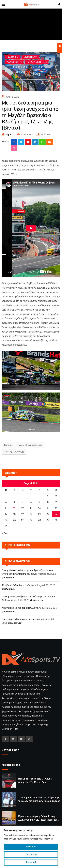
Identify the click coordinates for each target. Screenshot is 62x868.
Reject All (31, 862)
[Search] (59, 4)
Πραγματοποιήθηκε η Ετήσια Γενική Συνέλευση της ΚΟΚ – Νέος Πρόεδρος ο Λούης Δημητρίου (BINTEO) (38, 820)
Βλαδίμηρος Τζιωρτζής (14, 451)
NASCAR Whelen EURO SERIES (30, 445)
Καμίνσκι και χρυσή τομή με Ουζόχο (20, 607)
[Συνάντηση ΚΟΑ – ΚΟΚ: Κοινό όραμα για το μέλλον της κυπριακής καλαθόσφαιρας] (9, 799)
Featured (8, 445)
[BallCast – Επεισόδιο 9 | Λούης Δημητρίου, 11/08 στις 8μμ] (9, 780)
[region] (31, 847)
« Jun (5, 533)
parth (11, 134)
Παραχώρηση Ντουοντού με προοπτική (22, 619)
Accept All (31, 846)
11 (14, 508)
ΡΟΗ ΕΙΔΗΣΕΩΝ (19, 545)
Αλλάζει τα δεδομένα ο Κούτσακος (19, 585)
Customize (31, 854)
